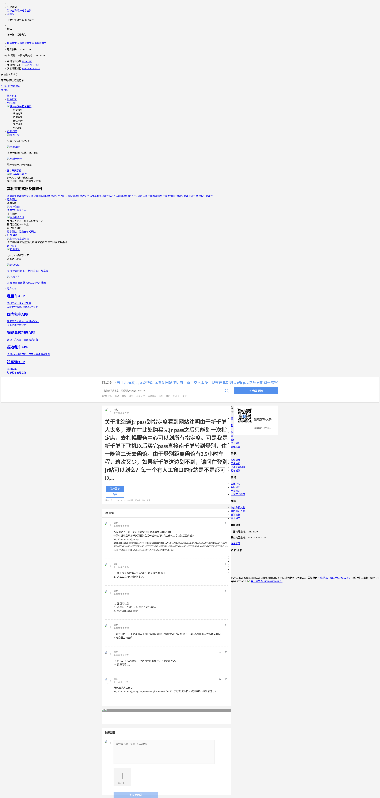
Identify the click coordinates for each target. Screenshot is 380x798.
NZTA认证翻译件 (118, 196)
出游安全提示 (238, 494)
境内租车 (12, 99)
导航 (161, 396)
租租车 (4, 90)
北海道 (137, 500)
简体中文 (12, 43)
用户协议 (235, 463)
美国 (9, 271)
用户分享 (12, 246)
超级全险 (140, 396)
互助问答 (15, 277)
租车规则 (235, 470)
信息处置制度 (238, 467)
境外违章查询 (24, 10)
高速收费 (152, 396)
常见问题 (235, 491)
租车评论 (15, 249)
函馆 (126, 500)
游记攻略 (15, 265)
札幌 (131, 500)
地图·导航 (12, 235)
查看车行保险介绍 (16, 210)
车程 (148, 500)
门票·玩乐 (12, 131)
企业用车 (235, 518)
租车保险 (12, 199)
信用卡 (176, 396)
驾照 (124, 396)
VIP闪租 (11, 103)
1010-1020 (27, 61)
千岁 (143, 500)
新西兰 (31, 271)
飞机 (117, 500)
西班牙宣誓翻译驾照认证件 (75, 196)
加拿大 (44, 271)
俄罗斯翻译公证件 (99, 196)
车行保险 (15, 206)
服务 (107, 500)
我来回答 (115, 488)
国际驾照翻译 (14, 170)
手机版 (10, 14)
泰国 (25, 271)
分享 (115, 494)
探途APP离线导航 (19, 239)
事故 (184, 396)
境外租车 (12, 96)
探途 (117, 396)
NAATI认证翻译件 (137, 196)
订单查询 (12, 10)
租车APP (11, 288)
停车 (110, 396)
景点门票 (15, 135)
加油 (131, 396)
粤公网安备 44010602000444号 (266, 581)
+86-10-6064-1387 (31, 68)
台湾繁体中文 (24, 43)
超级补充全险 (17, 217)
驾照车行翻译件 (204, 196)
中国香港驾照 (155, 196)
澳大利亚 (17, 271)
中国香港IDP (169, 196)
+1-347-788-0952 (30, 65)
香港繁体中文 (39, 43)
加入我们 (235, 443)
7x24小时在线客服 (10, 86)
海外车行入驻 (238, 507)
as (121, 500)
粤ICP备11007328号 (340, 578)
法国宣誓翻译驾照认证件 (47, 196)
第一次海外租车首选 (20, 106)
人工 (112, 500)
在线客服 (235, 543)
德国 (38, 271)
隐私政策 (235, 460)
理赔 (168, 396)
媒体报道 (235, 447)
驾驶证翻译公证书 (185, 196)
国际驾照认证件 (18, 174)
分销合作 (235, 514)
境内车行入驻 (238, 511)
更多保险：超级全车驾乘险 (21, 231)
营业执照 (323, 578)
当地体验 (15, 147)
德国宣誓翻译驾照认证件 (20, 196)
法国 (43, 282)
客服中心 (235, 483)
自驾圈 (107, 382)
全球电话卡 (16, 158)
